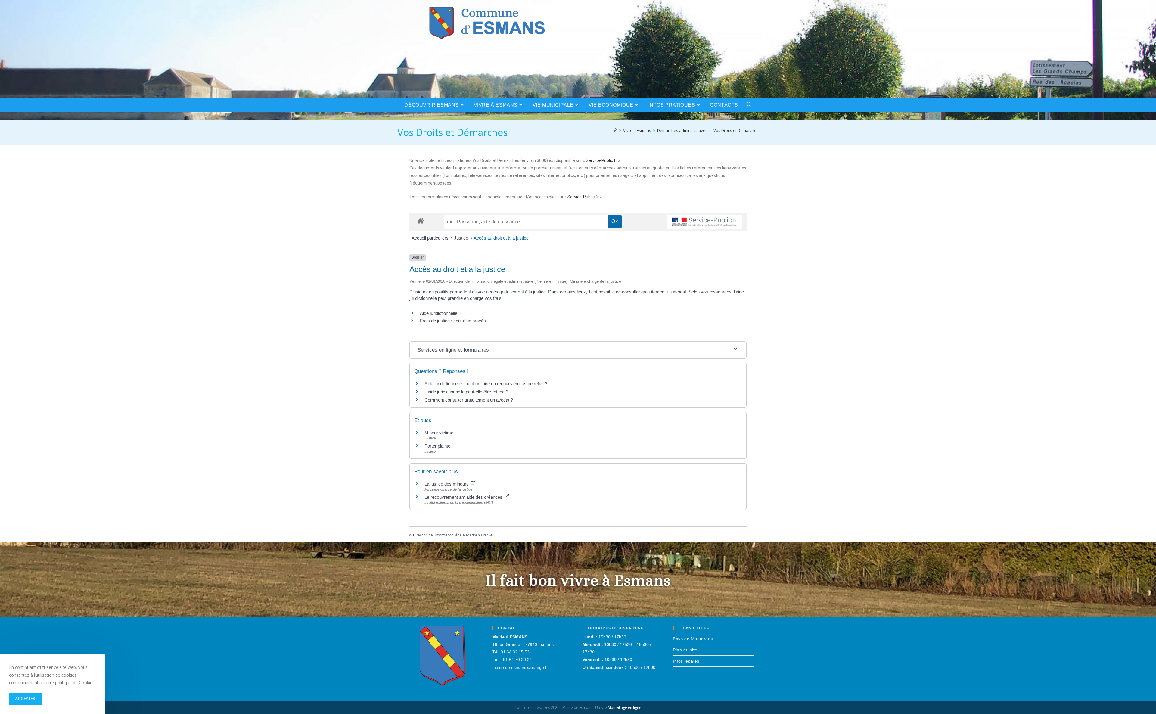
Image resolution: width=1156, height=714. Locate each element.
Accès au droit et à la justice (501, 238)
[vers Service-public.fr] (704, 222)
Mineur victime (438, 432)
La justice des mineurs (447, 483)
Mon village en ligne (624, 707)
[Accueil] (615, 130)
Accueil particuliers (431, 238)
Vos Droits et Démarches (736, 130)
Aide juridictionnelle (438, 313)
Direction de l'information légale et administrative (453, 535)
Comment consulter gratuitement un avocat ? (468, 399)
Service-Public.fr (601, 160)
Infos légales (686, 661)
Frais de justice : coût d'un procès (453, 320)
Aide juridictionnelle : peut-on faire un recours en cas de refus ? (485, 383)
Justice (461, 238)
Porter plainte (437, 446)
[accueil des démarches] (420, 220)
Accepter (25, 698)
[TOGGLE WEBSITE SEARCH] (749, 105)
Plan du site (685, 649)
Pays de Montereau (693, 638)
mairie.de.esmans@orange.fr (520, 667)
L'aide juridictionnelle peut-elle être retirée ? (466, 391)
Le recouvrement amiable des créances (464, 497)
